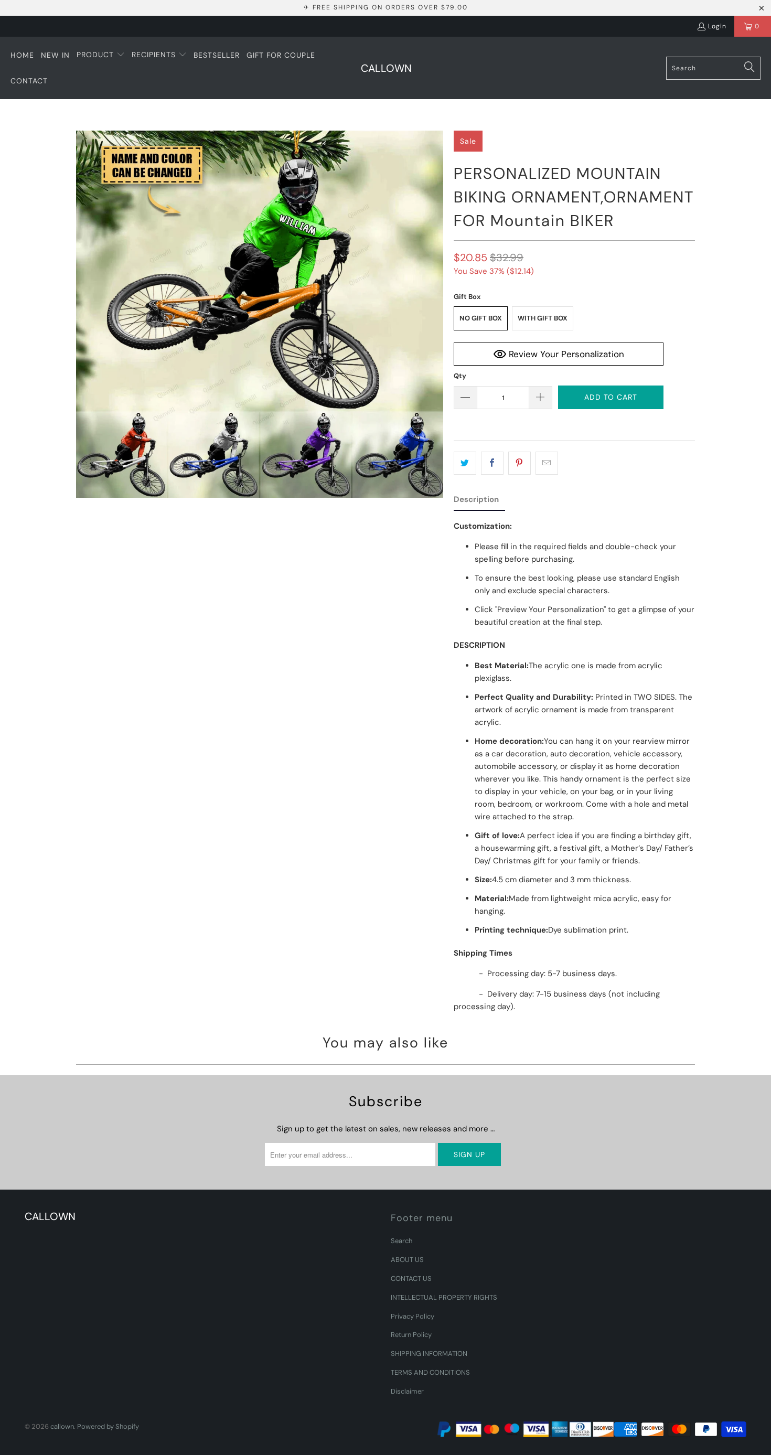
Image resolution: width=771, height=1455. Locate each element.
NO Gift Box (480, 318)
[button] (101, 55)
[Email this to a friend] (547, 463)
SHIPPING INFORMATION (429, 1353)
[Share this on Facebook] (492, 463)
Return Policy (411, 1334)
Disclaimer (407, 1391)
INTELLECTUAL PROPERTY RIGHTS (444, 1297)
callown (62, 1426)
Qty (460, 375)
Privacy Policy (412, 1316)
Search (401, 1240)
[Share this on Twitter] (465, 463)
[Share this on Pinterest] (519, 463)
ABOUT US (407, 1259)
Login (717, 26)
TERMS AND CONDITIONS (430, 1372)
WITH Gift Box (542, 318)
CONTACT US (411, 1278)
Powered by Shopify (108, 1426)
